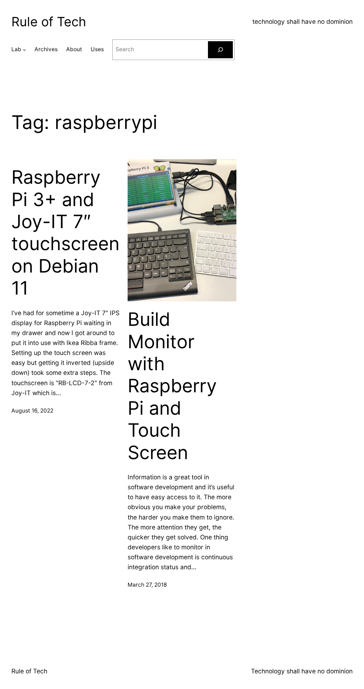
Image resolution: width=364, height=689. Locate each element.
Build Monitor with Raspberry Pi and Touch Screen (172, 385)
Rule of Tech (48, 21)
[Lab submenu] (24, 49)
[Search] (220, 50)
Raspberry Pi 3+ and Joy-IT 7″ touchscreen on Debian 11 (65, 232)
